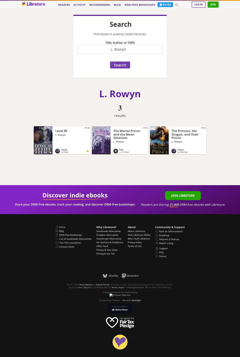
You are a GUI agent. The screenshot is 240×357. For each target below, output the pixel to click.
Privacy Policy (135, 242)
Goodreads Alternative (108, 231)
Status (162, 256)
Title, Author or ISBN (120, 43)
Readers (64, 5)
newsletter (70, 242)
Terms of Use (135, 246)
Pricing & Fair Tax (105, 253)
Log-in (198, 4)
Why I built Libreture (139, 238)
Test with (131, 300)
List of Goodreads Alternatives (75, 238)
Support (163, 248)
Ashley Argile (118, 287)
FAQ (161, 252)
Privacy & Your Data (106, 250)
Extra (167, 5)
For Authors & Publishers (109, 242)
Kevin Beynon (84, 287)
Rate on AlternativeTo (171, 231)
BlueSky (113, 275)
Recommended (99, 5)
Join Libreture (183, 196)
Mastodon (133, 275)
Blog (117, 5)
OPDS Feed (102, 246)
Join (213, 4)
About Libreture (136, 231)
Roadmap (164, 235)
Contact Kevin (66, 246)
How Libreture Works (139, 235)
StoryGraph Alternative (108, 238)
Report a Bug (166, 243)
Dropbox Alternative (107, 235)
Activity (80, 5)
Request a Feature (169, 239)
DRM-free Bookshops (140, 5)
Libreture (35, 4)
